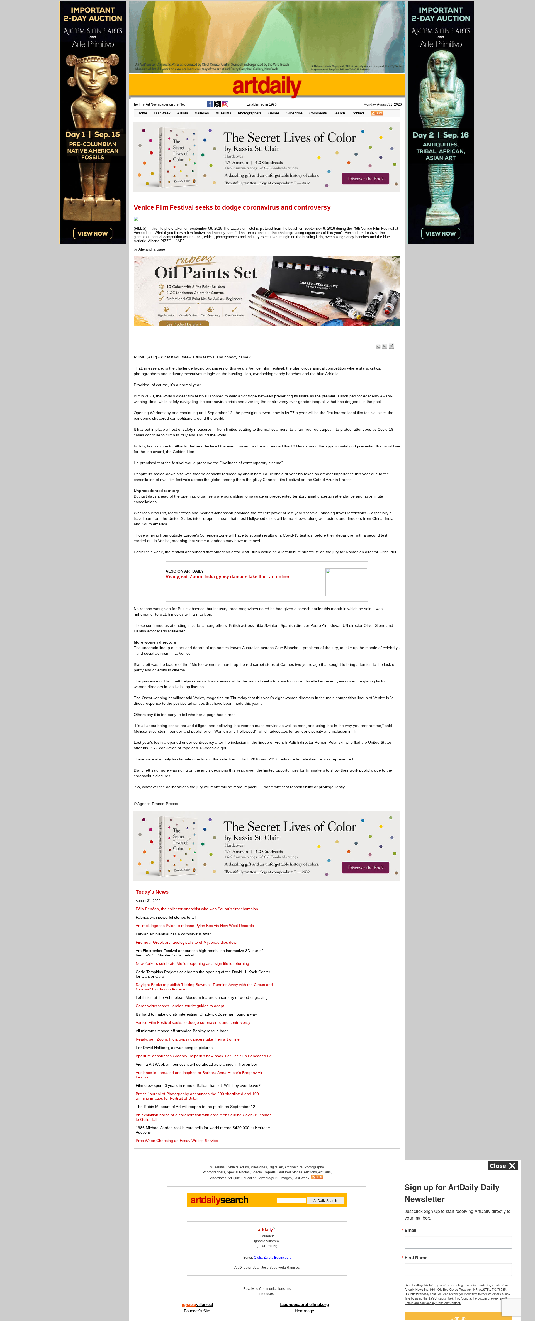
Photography (314, 1167)
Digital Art (276, 1167)
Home (142, 113)
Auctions (310, 1172)
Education (249, 1178)
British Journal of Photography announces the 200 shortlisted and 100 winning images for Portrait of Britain (197, 1096)
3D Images (283, 1178)
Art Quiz (234, 1178)
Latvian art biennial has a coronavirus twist (173, 934)
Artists (182, 113)
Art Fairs (324, 1172)
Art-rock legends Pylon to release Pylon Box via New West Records (195, 925)
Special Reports (263, 1172)
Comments (318, 113)
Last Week (162, 113)
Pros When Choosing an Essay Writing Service (177, 1140)
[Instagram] (225, 106)
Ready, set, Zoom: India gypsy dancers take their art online (227, 576)
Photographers (250, 113)
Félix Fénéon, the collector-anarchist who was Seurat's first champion (197, 909)
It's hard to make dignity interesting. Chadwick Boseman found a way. (197, 1014)
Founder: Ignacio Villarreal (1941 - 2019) (267, 1241)
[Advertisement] (336, 928)
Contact (358, 113)
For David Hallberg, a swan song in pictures (174, 1047)
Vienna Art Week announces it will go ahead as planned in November (196, 1064)
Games (274, 113)
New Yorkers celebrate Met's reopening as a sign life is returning (192, 963)
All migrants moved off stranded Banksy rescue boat (182, 1031)
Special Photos (238, 1172)
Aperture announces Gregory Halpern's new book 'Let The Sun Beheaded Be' (204, 1056)
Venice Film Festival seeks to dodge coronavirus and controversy (193, 1022)
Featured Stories (289, 1172)
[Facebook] (210, 106)
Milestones (259, 1167)
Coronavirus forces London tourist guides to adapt (180, 1006)
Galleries (202, 113)
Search (339, 113)
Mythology (266, 1178)
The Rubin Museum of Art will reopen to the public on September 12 (195, 1106)
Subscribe (294, 113)
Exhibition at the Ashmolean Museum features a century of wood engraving (202, 997)
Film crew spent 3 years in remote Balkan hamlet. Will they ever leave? (198, 1085)
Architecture (293, 1167)
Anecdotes (218, 1178)
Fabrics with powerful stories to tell (166, 917)
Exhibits (232, 1167)
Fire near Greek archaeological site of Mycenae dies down (187, 942)
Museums (223, 113)
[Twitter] (217, 106)
